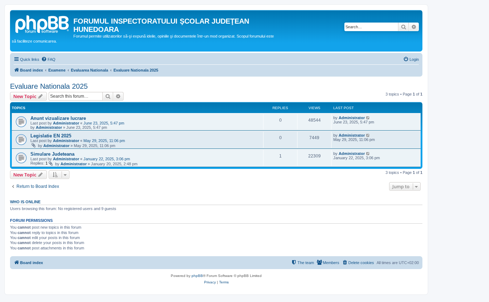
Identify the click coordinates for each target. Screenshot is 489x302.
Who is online (25, 202)
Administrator (66, 123)
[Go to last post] (368, 118)
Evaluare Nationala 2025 (49, 86)
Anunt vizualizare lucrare (58, 118)
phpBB (197, 276)
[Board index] (42, 23)
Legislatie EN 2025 (50, 135)
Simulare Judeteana (52, 154)
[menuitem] (48, 59)
